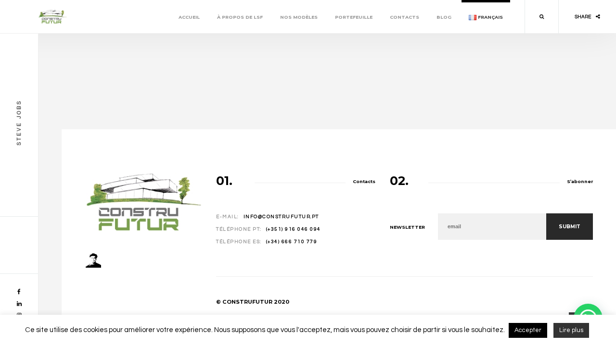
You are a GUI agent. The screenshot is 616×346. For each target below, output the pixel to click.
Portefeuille (353, 17)
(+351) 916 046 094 (293, 229)
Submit (569, 226)
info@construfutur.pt (281, 216)
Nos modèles (299, 17)
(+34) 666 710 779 (292, 241)
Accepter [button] (527, 330)
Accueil (189, 17)
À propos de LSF (240, 17)
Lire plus (571, 330)
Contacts (404, 17)
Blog (443, 17)
